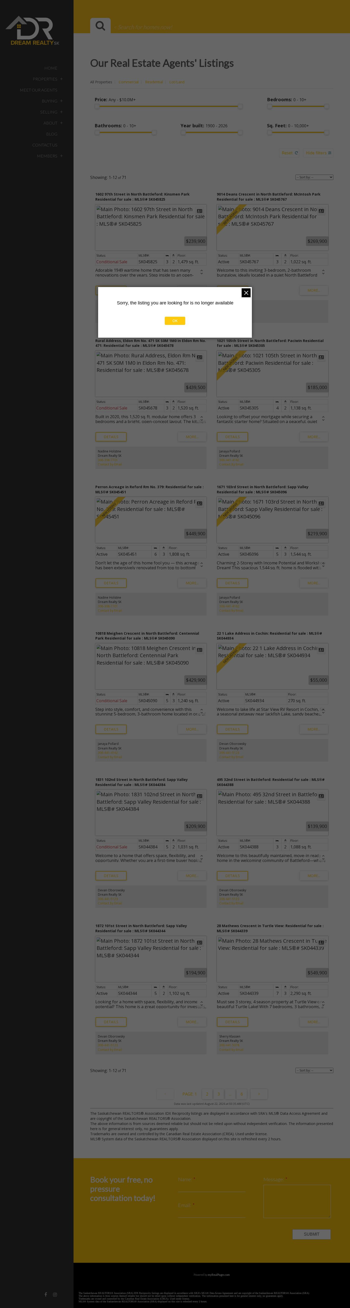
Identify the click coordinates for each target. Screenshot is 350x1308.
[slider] (97, 106)
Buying (49, 100)
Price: (115, 99)
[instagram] (54, 1294)
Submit (312, 1234)
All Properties (101, 81)
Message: (274, 1179)
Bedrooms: (286, 99)
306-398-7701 (108, 460)
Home (50, 67)
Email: (185, 1205)
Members (47, 155)
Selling (48, 111)
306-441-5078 (229, 1045)
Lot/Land (176, 81)
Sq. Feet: (288, 125)
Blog (51, 133)
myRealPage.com (219, 1274)
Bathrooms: (115, 125)
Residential (154, 81)
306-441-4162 (229, 460)
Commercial (129, 81)
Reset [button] (287, 153)
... (230, 1094)
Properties (45, 78)
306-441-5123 (229, 752)
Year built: (204, 125)
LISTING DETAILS (111, 436)
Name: (185, 1179)
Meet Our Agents (38, 89)
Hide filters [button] (316, 153)
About (50, 122)
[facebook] (45, 1294)
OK (175, 321)
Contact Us (44, 144)
